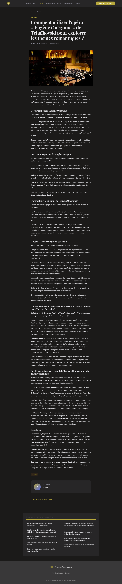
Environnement (68, 3)
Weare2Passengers (63, 566)
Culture (40, 3)
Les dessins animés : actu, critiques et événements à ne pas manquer (39, 525)
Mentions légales (57, 573)
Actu (34, 3)
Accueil (28, 3)
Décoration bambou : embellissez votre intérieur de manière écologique (77, 539)
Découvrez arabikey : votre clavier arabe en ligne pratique (41, 537)
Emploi (59, 3)
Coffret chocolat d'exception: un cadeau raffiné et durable (79, 546)
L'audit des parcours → (105, 3)
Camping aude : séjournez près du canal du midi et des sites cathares (78, 533)
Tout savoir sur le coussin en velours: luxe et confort (42, 544)
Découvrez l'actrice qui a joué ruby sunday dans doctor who (41, 550)
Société (78, 3)
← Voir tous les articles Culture (41, 499)
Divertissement (50, 3)
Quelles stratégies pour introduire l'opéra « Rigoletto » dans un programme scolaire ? (41, 531)
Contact (67, 573)
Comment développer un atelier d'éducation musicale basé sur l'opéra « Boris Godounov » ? (79, 526)
